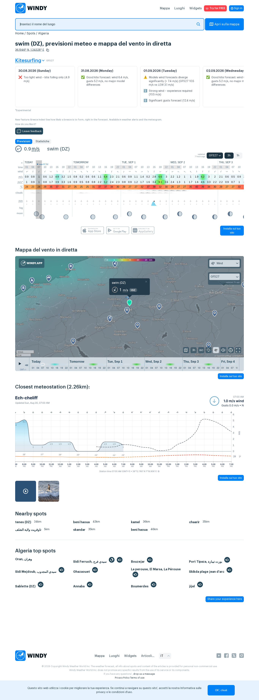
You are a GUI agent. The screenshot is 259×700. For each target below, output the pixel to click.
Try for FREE (217, 8)
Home (19, 33)
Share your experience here (224, 599)
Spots (31, 33)
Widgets (195, 8)
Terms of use (137, 678)
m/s (36, 148)
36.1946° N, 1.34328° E (29, 50)
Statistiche (42, 141)
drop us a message (144, 674)
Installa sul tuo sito (232, 230)
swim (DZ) (58, 148)
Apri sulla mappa (226, 24)
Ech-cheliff (26, 397)
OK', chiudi (221, 690)
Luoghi (179, 8)
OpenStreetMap (224, 355)
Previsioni (23, 141)
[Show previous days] (26, 365)
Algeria (43, 33)
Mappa (165, 8)
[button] (47, 50)
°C (21, 186)
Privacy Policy (122, 678)
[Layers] (186, 350)
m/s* (20, 182)
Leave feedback (32, 131)
